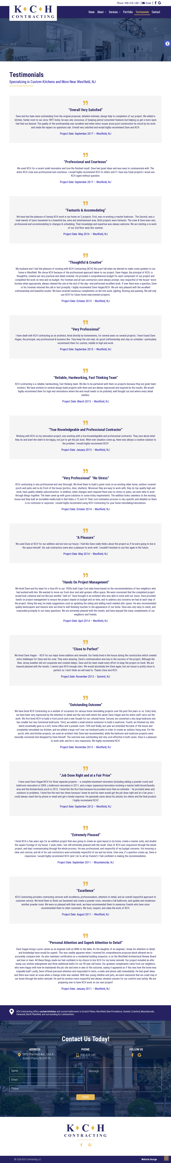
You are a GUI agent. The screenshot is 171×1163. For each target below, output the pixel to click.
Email (148, 3)
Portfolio (128, 12)
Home (91, 12)
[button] (167, 43)
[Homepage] (33, 12)
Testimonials (142, 12)
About (100, 12)
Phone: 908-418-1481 (128, 3)
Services (113, 12)
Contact (156, 12)
